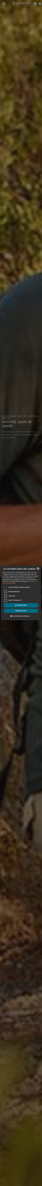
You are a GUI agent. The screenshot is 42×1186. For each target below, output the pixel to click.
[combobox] (38, 568)
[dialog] (21, 593)
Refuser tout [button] (21, 611)
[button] (21, 616)
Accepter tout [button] (21, 605)
